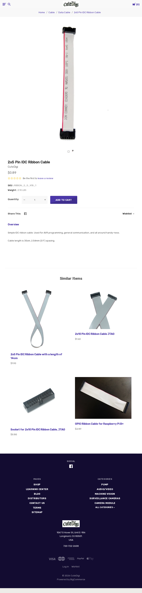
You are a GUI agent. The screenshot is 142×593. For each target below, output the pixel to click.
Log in (66, 566)
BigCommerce (77, 579)
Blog (37, 494)
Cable (51, 12)
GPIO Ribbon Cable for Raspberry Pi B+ (99, 423)
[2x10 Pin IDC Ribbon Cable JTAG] (103, 308)
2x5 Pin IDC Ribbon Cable (87, 12)
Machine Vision (105, 494)
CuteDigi (13, 166)
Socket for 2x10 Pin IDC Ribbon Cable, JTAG (38, 429)
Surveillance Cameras (105, 498)
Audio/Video (105, 489)
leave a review (45, 178)
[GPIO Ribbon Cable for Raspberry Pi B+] (103, 398)
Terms (37, 507)
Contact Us (37, 503)
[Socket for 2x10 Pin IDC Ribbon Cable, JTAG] (39, 401)
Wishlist (127, 213)
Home (42, 12)
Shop (37, 484)
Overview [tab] (13, 224)
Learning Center (37, 489)
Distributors (37, 498)
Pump (104, 484)
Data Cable (64, 12)
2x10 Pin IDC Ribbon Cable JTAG (94, 333)
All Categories (104, 507)
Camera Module (105, 503)
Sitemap (37, 512)
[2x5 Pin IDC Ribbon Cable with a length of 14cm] (39, 319)
